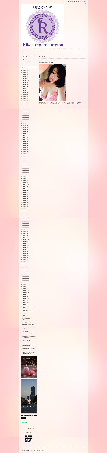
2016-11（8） (25, 302)
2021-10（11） (25, 188)
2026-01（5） (25, 84)
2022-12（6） (25, 159)
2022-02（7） (25, 180)
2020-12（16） (25, 208)
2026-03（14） (25, 80)
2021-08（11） (25, 192)
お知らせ (23, 67)
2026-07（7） (25, 72)
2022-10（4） (25, 164)
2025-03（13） (25, 104)
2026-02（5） (25, 82)
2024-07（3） (25, 121)
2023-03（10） (25, 153)
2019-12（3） (25, 233)
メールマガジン (24, 331)
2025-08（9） (25, 94)
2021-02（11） (25, 204)
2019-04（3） (25, 243)
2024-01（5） (25, 133)
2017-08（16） (25, 284)
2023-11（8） (25, 137)
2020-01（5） (25, 231)
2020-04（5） (25, 225)
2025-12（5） (25, 86)
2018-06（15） (25, 263)
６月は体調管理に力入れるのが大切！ (28, 349)
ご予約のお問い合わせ (26, 310)
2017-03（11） (25, 294)
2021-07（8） (25, 194)
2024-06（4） (25, 123)
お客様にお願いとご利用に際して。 (28, 325)
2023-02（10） (25, 155)
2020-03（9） (25, 227)
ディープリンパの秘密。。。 (27, 62)
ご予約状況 (23, 307)
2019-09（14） (25, 239)
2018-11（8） (25, 253)
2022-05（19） (25, 174)
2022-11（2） (25, 162)
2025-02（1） (25, 107)
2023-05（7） (25, 149)
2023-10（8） (25, 139)
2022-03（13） (25, 178)
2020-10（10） (25, 212)
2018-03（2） (25, 270)
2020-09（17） (25, 215)
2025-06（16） (25, 98)
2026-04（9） (25, 78)
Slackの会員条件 (25, 337)
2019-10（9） (25, 237)
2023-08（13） (25, 143)
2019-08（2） (25, 241)
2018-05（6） (25, 265)
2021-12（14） (25, 184)
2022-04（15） (25, 176)
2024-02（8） (25, 131)
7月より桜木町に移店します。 (46, 62)
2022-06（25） (25, 172)
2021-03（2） (25, 202)
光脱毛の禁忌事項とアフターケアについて (28, 319)
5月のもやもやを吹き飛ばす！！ (28, 345)
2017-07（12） (25, 286)
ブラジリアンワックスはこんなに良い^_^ (28, 334)
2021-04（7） (25, 200)
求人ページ (23, 59)
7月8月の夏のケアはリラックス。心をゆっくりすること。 (28, 353)
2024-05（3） (25, 125)
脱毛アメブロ (24, 328)
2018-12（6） (25, 251)
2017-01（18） (25, 298)
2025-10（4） (25, 90)
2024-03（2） (25, 129)
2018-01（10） (25, 274)
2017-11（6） (25, 278)
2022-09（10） (25, 166)
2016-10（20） (25, 304)
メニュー (23, 64)
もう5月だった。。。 (26, 343)
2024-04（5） (25, 127)
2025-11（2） (25, 88)
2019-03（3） (25, 245)
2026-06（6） (25, 74)
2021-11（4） (25, 186)
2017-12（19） (25, 276)
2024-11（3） (25, 113)
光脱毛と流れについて (26, 322)
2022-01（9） (25, 182)
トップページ (24, 56)
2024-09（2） (25, 117)
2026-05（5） (25, 76)
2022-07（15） (25, 170)
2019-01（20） (25, 249)
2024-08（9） (25, 119)
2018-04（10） (25, 267)
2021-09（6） (25, 190)
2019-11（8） (25, 235)
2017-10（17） (25, 280)
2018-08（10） (25, 259)
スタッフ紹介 (24, 313)
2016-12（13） (25, 300)
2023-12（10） (25, 135)
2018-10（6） (25, 255)
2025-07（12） (25, 96)
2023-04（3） (25, 151)
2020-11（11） (25, 210)
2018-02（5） (25, 272)
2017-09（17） (25, 282)
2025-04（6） (25, 102)
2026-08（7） (25, 70)
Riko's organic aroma (29, 450)
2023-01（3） (25, 157)
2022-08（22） (25, 168)
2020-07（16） (25, 219)
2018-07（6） (25, 261)
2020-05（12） (25, 223)
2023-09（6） (25, 141)
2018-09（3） (25, 257)
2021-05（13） (25, 198)
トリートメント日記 (25, 340)
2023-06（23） (25, 147)
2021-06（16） (25, 196)
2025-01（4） (25, 109)
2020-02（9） (25, 229)
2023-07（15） (25, 145)
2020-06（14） (25, 221)
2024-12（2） (25, 111)
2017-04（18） (25, 292)
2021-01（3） (25, 206)
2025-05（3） (25, 100)
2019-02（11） (25, 247)
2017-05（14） (25, 290)
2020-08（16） (25, 217)
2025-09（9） (25, 92)
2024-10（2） (25, 115)
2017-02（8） (25, 296)
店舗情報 (23, 315)
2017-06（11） (25, 288)
